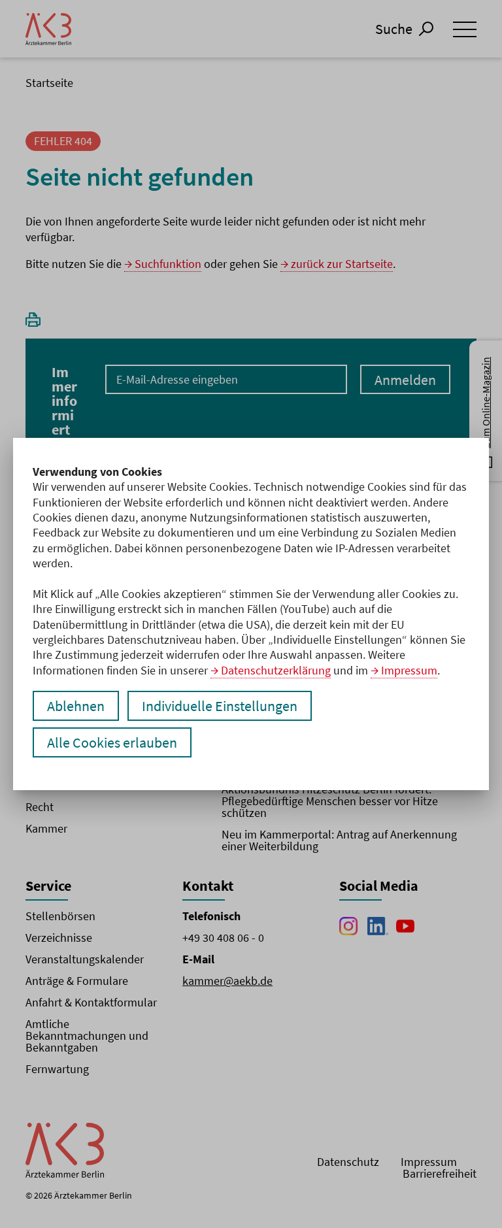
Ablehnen (76, 706)
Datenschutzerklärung (276, 670)
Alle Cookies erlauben (112, 742)
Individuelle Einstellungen (219, 706)
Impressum (409, 670)
